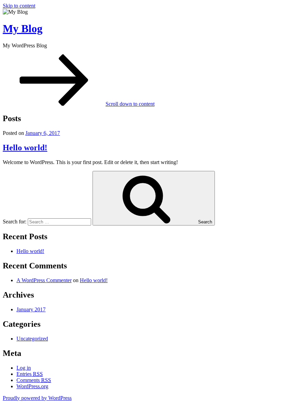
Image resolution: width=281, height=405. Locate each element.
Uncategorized (32, 339)
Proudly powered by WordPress (37, 398)
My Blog (22, 28)
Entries (29, 374)
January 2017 (31, 309)
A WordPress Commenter (44, 280)
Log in (23, 368)
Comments (33, 380)
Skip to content (19, 6)
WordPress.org (32, 386)
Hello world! (25, 147)
